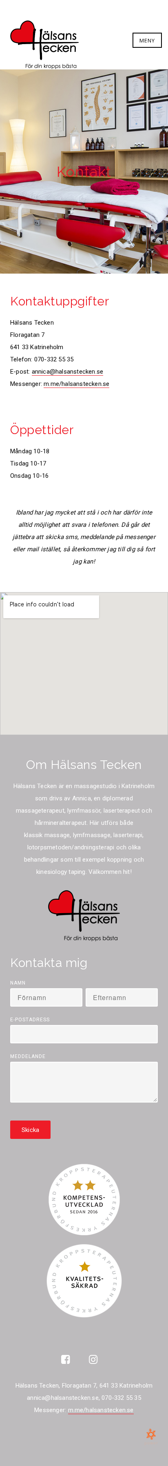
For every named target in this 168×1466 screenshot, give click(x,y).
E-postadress (30, 1020)
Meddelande (28, 1056)
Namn (18, 983)
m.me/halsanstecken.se (76, 384)
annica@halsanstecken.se (68, 371)
